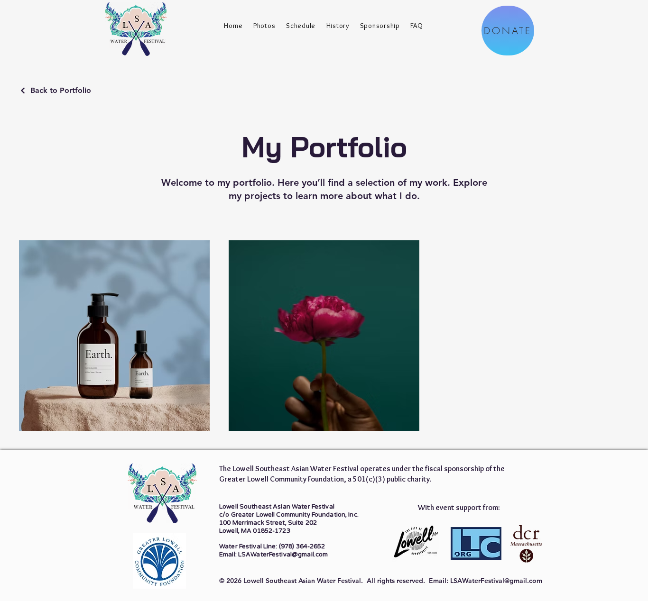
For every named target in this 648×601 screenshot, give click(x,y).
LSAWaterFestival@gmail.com (496, 580)
